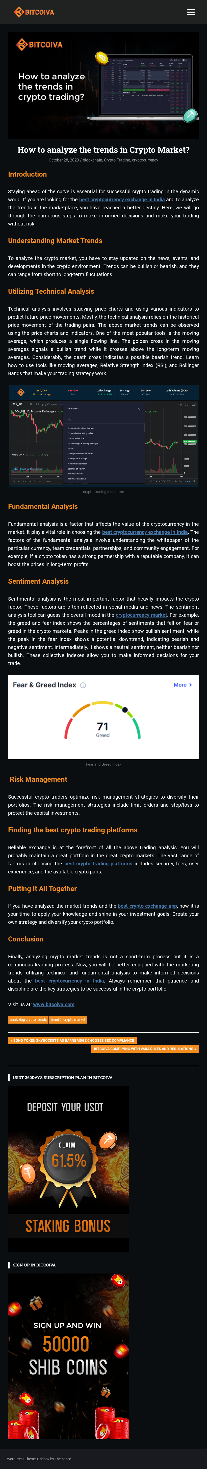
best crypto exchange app (147, 906)
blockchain (92, 160)
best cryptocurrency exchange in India (122, 200)
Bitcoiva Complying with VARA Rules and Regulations (143, 1050)
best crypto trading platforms (98, 864)
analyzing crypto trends (28, 1020)
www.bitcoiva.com (53, 1004)
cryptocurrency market (141, 615)
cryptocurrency (145, 160)
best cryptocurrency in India (69, 981)
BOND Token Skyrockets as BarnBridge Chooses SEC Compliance (73, 1041)
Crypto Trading (117, 160)
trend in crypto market (68, 1020)
